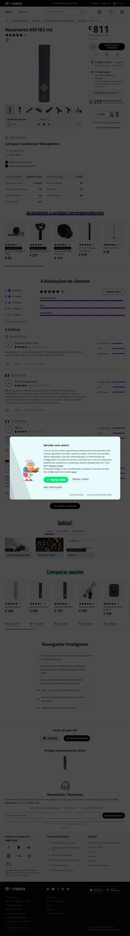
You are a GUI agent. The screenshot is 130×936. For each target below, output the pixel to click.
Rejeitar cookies (80, 478)
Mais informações (53, 487)
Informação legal (76, 494)
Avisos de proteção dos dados (99, 494)
